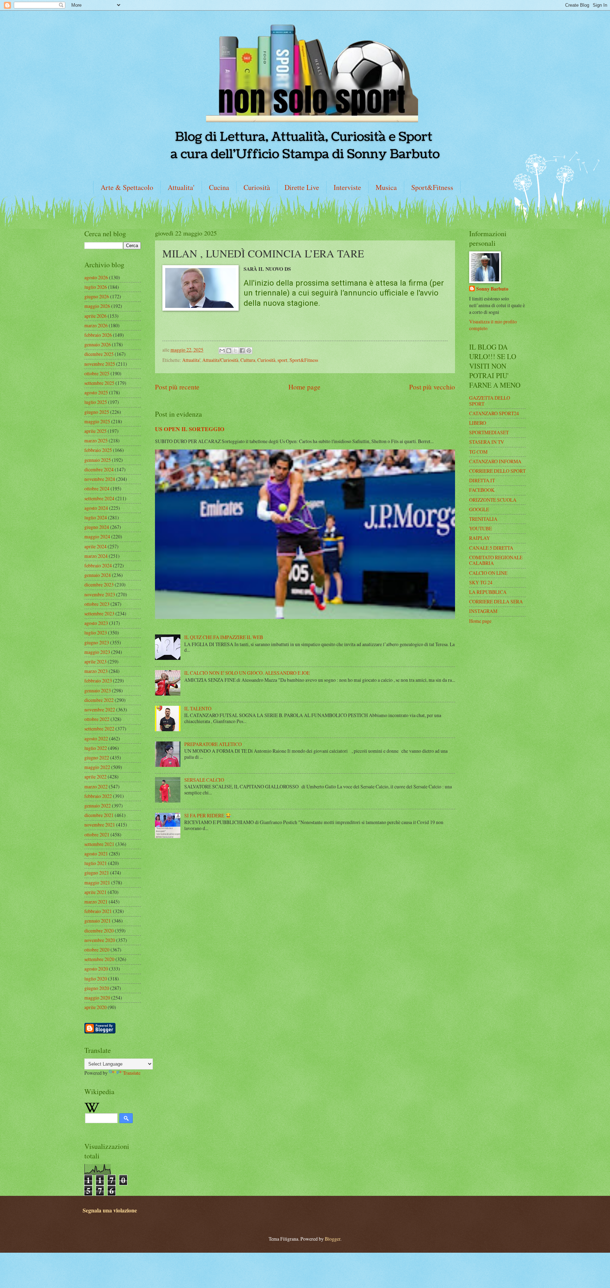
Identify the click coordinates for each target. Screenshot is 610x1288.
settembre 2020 (99, 959)
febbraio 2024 (98, 565)
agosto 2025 (96, 392)
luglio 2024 (95, 517)
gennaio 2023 (97, 690)
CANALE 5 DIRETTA (491, 547)
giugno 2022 (96, 757)
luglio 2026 (95, 287)
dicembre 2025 (99, 354)
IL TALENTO (197, 708)
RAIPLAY (479, 538)
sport (282, 360)
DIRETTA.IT (482, 480)
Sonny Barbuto (492, 289)
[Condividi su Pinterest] (248, 350)
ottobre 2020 (96, 949)
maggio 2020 (97, 997)
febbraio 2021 (98, 911)
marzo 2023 (96, 671)
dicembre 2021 (99, 815)
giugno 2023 (96, 642)
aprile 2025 (95, 431)
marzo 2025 (96, 440)
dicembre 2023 (99, 584)
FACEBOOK (482, 490)
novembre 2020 (99, 940)
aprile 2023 (95, 661)
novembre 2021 (99, 824)
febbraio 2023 (98, 680)
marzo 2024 (96, 556)
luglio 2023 (95, 632)
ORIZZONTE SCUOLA (492, 499)
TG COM (478, 451)
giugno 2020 (96, 988)
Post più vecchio (432, 386)
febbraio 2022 (98, 796)
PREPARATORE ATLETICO (213, 744)
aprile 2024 (95, 546)
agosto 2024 (96, 508)
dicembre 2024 (99, 469)
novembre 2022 (99, 709)
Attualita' (181, 187)
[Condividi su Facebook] (242, 350)
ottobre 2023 (96, 604)
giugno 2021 (96, 872)
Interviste (347, 187)
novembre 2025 (99, 363)
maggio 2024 (97, 536)
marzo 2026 (96, 325)
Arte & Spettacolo (127, 187)
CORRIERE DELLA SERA (496, 601)
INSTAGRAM (483, 611)
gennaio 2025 (97, 460)
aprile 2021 (95, 892)
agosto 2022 (96, 738)
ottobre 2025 (96, 373)
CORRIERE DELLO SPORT (497, 470)
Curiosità (257, 187)
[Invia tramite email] (222, 350)
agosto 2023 (96, 623)
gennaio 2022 (97, 805)
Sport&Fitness (432, 187)
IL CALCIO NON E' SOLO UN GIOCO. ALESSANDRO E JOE (247, 672)
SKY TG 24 (480, 582)
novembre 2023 (99, 594)
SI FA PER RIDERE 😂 (207, 815)
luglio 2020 (95, 978)
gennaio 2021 (97, 920)
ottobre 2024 (96, 488)
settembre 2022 (99, 728)
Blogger (332, 1238)
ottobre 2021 (96, 834)
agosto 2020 (96, 968)
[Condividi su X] (235, 350)
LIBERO (477, 422)
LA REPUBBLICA (488, 592)
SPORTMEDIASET (489, 432)
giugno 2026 (96, 296)
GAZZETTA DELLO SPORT (489, 400)
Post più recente (177, 386)
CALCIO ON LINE (488, 573)
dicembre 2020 (99, 930)
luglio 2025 (95, 402)
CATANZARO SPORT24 (494, 413)
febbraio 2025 (98, 450)
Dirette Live (302, 187)
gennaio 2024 (97, 575)
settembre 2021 (99, 844)
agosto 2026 (96, 277)
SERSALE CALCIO (204, 779)
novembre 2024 (99, 479)
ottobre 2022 (96, 719)
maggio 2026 (97, 306)
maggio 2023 (97, 652)
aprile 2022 (95, 776)
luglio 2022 (95, 748)
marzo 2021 (96, 901)
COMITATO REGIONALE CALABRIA (495, 560)
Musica (386, 187)
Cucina (219, 187)
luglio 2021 (95, 863)
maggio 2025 (97, 421)
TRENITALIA (483, 518)
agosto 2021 (96, 853)
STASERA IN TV (486, 442)
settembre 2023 (99, 613)
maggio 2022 (97, 767)
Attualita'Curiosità (220, 360)
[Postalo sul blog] (228, 350)
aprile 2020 (95, 1007)
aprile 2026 (95, 315)
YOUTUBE (480, 528)
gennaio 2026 (97, 344)
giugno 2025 (96, 412)
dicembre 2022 (99, 700)
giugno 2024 (96, 527)
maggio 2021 (97, 882)
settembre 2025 (99, 383)
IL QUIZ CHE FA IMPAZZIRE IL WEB (223, 637)
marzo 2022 (96, 786)
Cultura (247, 360)
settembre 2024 (99, 498)
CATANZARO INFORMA (495, 461)
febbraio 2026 (98, 335)
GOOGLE (479, 509)
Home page (304, 386)
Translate (131, 1072)
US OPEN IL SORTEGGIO (190, 429)
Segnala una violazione (110, 1210)
